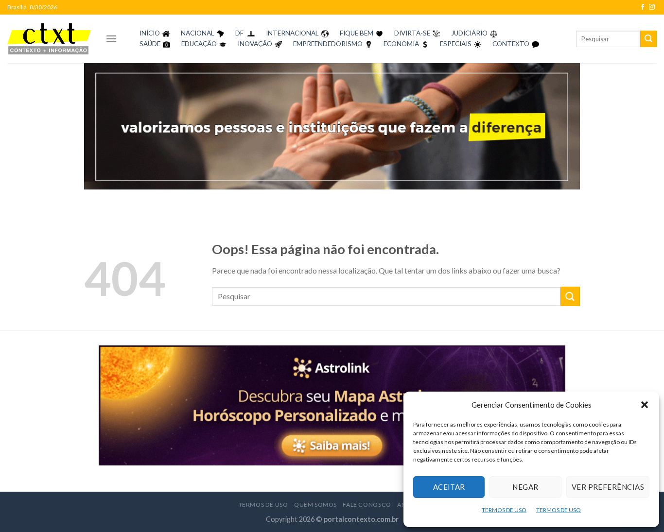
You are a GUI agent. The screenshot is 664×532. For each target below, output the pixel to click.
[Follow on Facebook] (643, 7)
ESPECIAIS (456, 44)
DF (239, 33)
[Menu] (111, 39)
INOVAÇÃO (255, 44)
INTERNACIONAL (292, 33)
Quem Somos (315, 504)
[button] (644, 405)
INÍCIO (150, 33)
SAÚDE (150, 44)
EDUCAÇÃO (199, 44)
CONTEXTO (510, 44)
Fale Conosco (367, 504)
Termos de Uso (263, 504)
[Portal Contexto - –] (49, 38)
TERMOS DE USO (504, 510)
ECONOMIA (401, 44)
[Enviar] (648, 39)
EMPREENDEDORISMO (328, 44)
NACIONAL (197, 33)
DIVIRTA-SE (412, 33)
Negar (525, 486)
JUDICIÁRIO (469, 33)
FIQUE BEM (356, 33)
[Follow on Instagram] (652, 7)
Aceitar (449, 486)
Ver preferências (608, 486)
